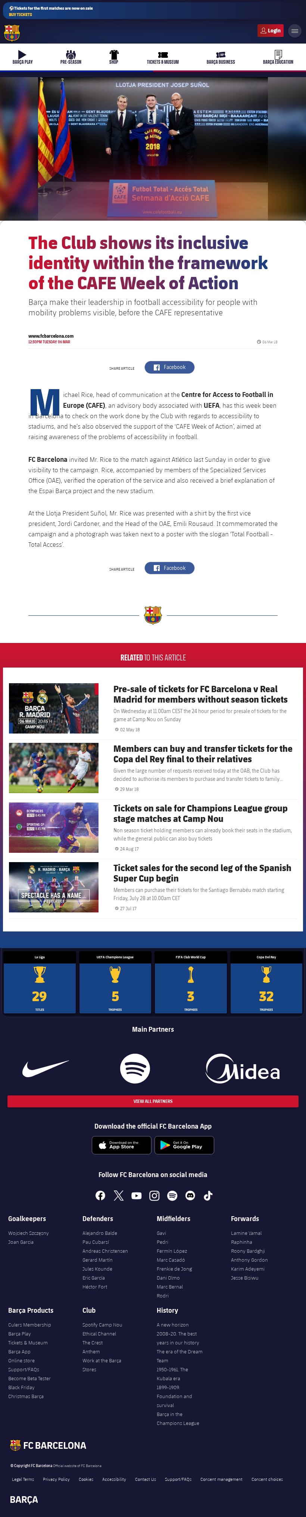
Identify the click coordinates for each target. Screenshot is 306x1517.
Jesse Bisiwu (245, 1278)
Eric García (93, 1278)
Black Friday (21, 1387)
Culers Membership (29, 1325)
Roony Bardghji (248, 1251)
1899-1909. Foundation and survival (174, 1396)
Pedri (162, 1242)
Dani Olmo (168, 1278)
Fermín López (172, 1251)
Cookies (86, 1479)
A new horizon (173, 1325)
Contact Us (145, 1479)
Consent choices (267, 1479)
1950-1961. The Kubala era (172, 1373)
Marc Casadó (171, 1260)
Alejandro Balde (99, 1233)
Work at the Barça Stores (101, 1364)
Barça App (19, 1351)
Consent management (221, 1479)
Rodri (163, 1296)
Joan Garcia (21, 1242)
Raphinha (241, 1242)
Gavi (161, 1233)
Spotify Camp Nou (102, 1325)
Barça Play (19, 1334)
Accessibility (114, 1479)
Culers (270, 30)
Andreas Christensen (105, 1251)
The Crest (92, 1343)
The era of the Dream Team (180, 1356)
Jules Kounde (97, 1269)
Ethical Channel (99, 1334)
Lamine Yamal (246, 1233)
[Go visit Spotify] (135, 1069)
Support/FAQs (23, 1369)
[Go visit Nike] (45, 1069)
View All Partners (153, 1101)
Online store (21, 1360)
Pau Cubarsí (95, 1242)
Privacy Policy (56, 1479)
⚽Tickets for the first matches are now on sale (51, 11)
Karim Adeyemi (248, 1269)
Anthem (91, 1351)
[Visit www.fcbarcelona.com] (12, 33)
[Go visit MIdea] (243, 1069)
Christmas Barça (26, 1396)
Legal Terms (23, 1479)
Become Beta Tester (29, 1378)
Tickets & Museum (28, 1343)
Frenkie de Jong (174, 1269)
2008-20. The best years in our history (178, 1338)
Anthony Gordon (249, 1260)
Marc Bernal (170, 1287)
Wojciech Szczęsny (28, 1233)
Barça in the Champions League (178, 1418)
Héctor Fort (94, 1287)
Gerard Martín (97, 1260)
